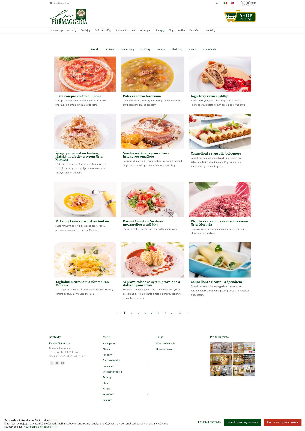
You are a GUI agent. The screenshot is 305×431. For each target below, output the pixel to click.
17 (179, 312)
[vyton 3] (216, 348)
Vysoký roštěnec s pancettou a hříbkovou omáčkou (146, 154)
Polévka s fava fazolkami (142, 96)
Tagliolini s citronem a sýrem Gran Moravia (82, 283)
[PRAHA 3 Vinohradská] (227, 359)
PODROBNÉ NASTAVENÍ (210, 422)
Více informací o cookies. (37, 426)
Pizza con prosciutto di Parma (78, 96)
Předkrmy (177, 49)
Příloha (192, 49)
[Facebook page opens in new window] (243, 3)
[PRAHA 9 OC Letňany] (238, 359)
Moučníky (145, 49)
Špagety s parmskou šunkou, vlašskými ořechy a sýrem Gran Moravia (79, 156)
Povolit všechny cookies (243, 422)
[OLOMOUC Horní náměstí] (216, 359)
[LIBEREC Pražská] (238, 371)
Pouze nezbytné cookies (282, 422)
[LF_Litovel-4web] (238, 348)
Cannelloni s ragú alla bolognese (216, 153)
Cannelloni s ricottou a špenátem (216, 282)
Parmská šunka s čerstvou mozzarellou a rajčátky (143, 222)
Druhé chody (127, 49)
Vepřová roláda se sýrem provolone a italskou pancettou (151, 283)
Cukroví (110, 49)
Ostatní (161, 49)
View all (94, 49)
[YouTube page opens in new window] (248, 3)
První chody (209, 49)
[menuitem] (225, 3)
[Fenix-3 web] (250, 348)
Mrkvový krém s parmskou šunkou (82, 221)
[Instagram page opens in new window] (253, 3)
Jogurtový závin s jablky (209, 96)
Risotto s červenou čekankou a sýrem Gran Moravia (219, 222)
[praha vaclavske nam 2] (227, 348)
